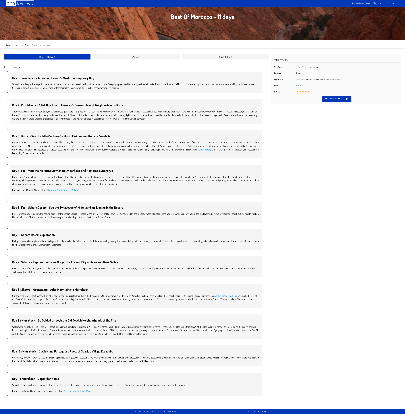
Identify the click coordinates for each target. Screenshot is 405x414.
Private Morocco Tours (361, 3)
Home (8, 45)
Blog (375, 3)
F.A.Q (268, 411)
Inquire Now (225, 56)
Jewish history (204, 149)
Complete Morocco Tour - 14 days (62, 189)
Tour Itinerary (47, 56)
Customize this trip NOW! (336, 99)
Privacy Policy (252, 411)
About (382, 3)
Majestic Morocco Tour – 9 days (78, 390)
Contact (391, 3)
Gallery (136, 56)
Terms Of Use (262, 411)
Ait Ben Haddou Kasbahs (225, 295)
